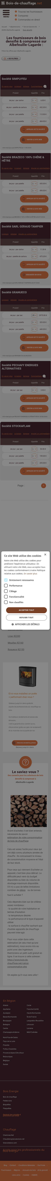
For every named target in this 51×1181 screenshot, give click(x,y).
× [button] (45, 555)
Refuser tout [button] (26, 617)
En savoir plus (30, 573)
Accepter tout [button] (26, 610)
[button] (26, 624)
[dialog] (25, 590)
